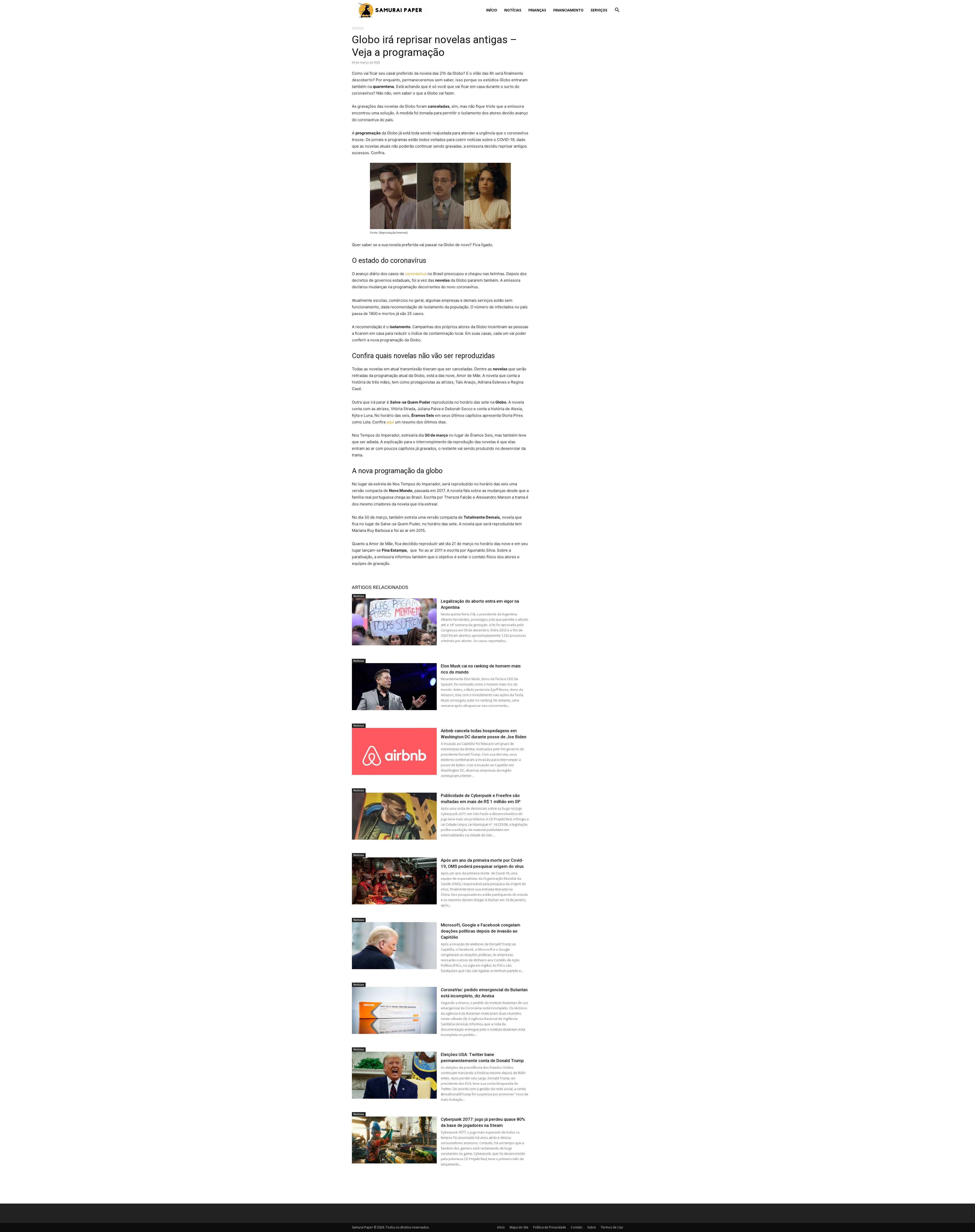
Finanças (537, 10)
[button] (617, 10)
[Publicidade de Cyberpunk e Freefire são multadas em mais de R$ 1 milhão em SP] (394, 816)
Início (491, 10)
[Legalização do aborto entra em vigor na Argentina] (394, 621)
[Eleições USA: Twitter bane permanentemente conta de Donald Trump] (394, 1075)
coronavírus (416, 273)
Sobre (591, 1227)
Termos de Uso (612, 1227)
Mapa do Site (519, 1227)
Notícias (512, 10)
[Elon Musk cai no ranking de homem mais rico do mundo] (394, 686)
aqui (390, 422)
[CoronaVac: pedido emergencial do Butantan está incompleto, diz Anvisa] (394, 1010)
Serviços (599, 10)
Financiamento (568, 10)
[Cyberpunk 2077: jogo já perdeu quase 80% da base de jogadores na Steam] (394, 1139)
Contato (576, 1227)
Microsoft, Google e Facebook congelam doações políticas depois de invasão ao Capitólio (480, 931)
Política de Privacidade (549, 1227)
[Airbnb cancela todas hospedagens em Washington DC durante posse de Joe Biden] (394, 751)
